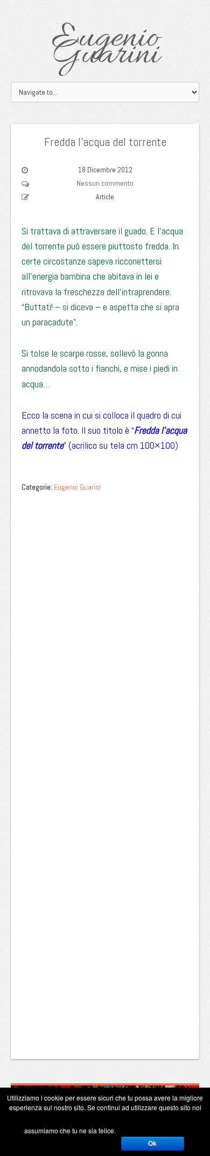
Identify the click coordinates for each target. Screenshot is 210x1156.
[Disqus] (105, 633)
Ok (152, 1143)
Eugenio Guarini (105, 47)
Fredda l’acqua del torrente (105, 141)
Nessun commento (105, 183)
